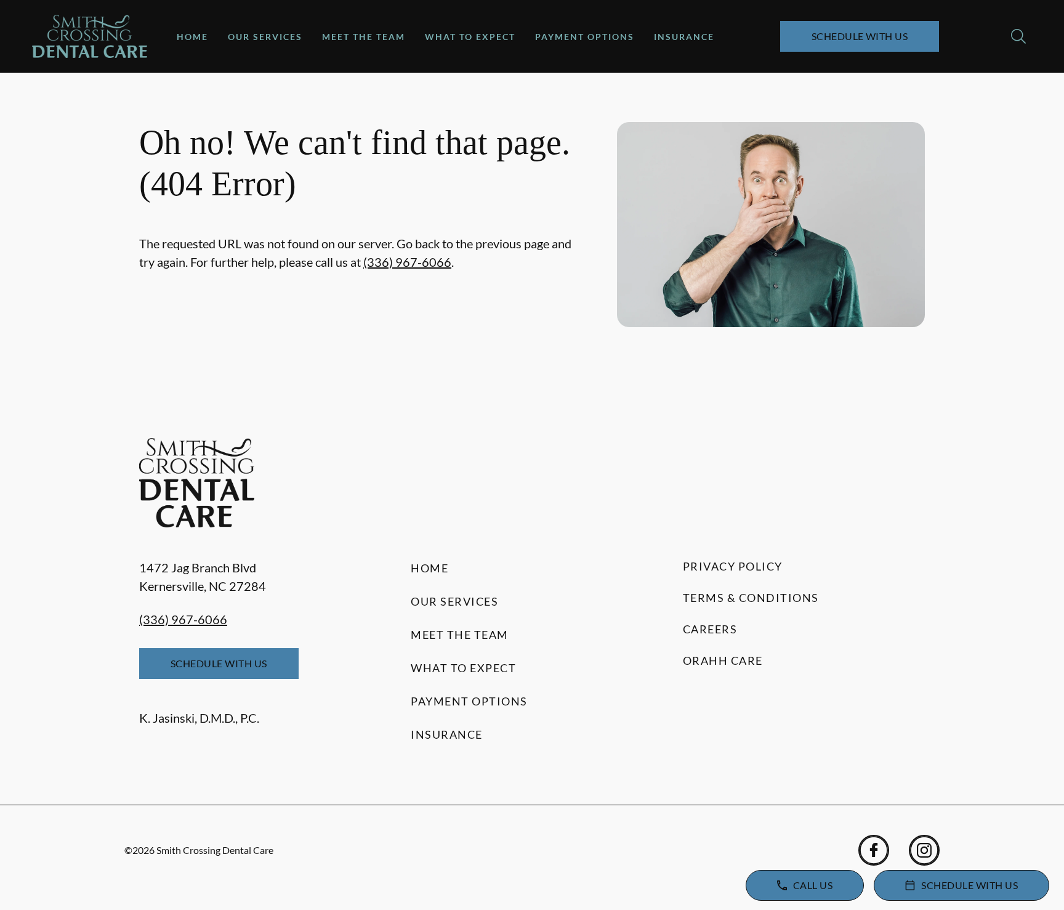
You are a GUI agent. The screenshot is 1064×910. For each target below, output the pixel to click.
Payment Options (584, 36)
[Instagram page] (924, 850)
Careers (710, 629)
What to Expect (470, 36)
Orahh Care (723, 660)
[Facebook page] (873, 850)
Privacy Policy (733, 566)
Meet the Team (363, 36)
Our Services (265, 36)
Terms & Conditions (751, 597)
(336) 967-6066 (407, 261)
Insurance (684, 36)
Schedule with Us (860, 36)
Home (192, 36)
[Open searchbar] (1018, 36)
